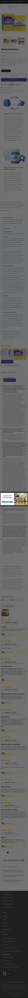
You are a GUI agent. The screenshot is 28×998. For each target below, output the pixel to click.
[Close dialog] (26, 493)
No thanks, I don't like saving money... (7, 504)
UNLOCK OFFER (7, 501)
